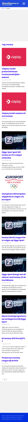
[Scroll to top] (25, 419)
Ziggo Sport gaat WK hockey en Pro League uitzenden (12, 155)
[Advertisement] (14, 26)
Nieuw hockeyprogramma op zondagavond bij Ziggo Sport (14, 319)
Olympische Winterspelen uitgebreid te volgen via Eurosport (14, 197)
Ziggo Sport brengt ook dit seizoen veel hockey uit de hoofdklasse (14, 277)
